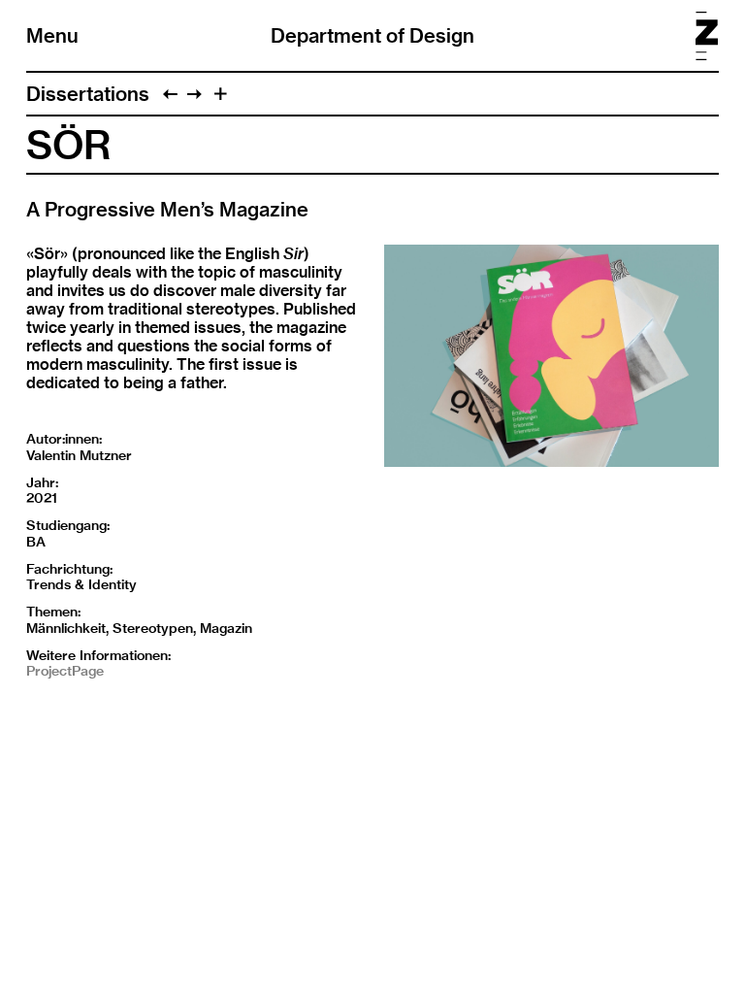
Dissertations (87, 94)
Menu (52, 35)
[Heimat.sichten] (170, 94)
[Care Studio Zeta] (194, 94)
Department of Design (372, 35)
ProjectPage (65, 670)
